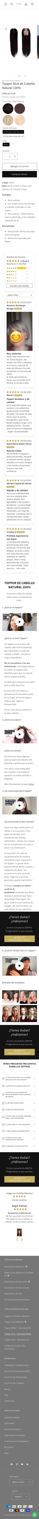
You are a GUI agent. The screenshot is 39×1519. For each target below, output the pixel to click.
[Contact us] (34, 1514)
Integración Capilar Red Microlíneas (14, 1347)
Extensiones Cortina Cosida (16, 1287)
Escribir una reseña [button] (19, 285)
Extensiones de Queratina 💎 (17, 1281)
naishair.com (30, 1515)
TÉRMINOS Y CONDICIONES (16, 1365)
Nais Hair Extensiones (17, 1515)
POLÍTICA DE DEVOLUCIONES (17, 1371)
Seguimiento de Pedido (14, 1435)
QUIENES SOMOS (12, 1417)
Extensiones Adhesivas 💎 (16, 1266)
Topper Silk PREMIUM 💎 (15, 1322)
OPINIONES (9, 1423)
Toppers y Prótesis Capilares (17, 1316)
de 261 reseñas (19, 1199)
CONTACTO (9, 1401)
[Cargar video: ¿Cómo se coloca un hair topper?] (19, 734)
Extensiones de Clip (13, 1293)
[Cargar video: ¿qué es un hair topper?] (19, 622)
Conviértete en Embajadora (16, 1441)
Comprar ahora (19, 174)
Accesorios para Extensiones (17, 1299)
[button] (5, 4)
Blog (6, 1453)
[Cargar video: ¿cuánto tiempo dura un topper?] (19, 966)
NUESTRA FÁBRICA (12, 1429)
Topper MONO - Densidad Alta (17, 1328)
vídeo (31, 784)
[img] (13, 302)
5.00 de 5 (24, 260)
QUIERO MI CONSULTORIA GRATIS (19, 938)
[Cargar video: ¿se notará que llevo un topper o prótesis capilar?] (19, 805)
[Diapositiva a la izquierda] (14, 76)
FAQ (6, 1395)
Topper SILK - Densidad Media (17, 1333)
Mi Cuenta (8, 1447)
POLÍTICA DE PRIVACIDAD (15, 1377)
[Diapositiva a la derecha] (25, 76)
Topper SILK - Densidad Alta (16, 1339)
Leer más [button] (20, 568)
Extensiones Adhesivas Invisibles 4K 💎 (19, 1274)
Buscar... (8, 1389)
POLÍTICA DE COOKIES (14, 1383)
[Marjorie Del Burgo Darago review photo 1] (19, 331)
